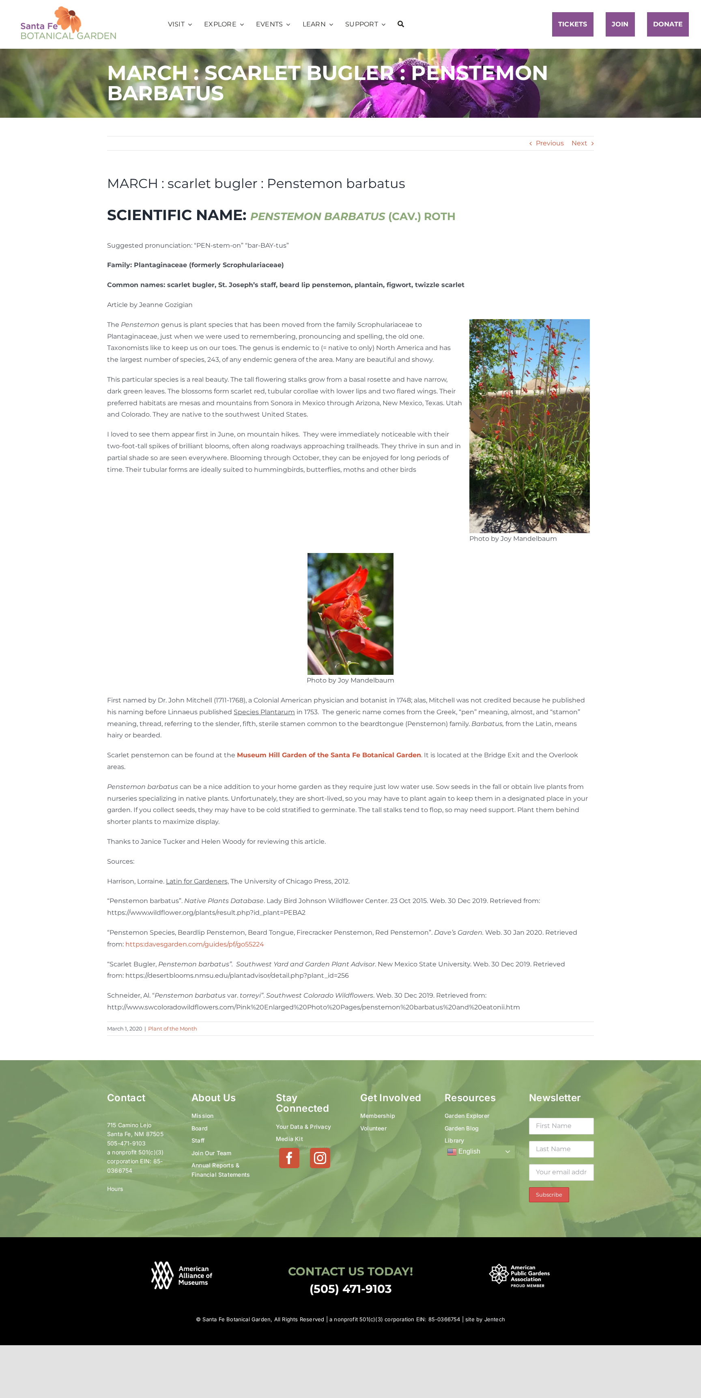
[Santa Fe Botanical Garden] (68, 8)
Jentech (494, 1319)
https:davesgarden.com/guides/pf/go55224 (194, 944)
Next (579, 143)
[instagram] (320, 1158)
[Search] (401, 24)
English (468, 1151)
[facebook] (289, 1158)
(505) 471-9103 (351, 1289)
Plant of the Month (172, 1028)
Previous (550, 143)
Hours (115, 1188)
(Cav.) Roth (353, 216)
